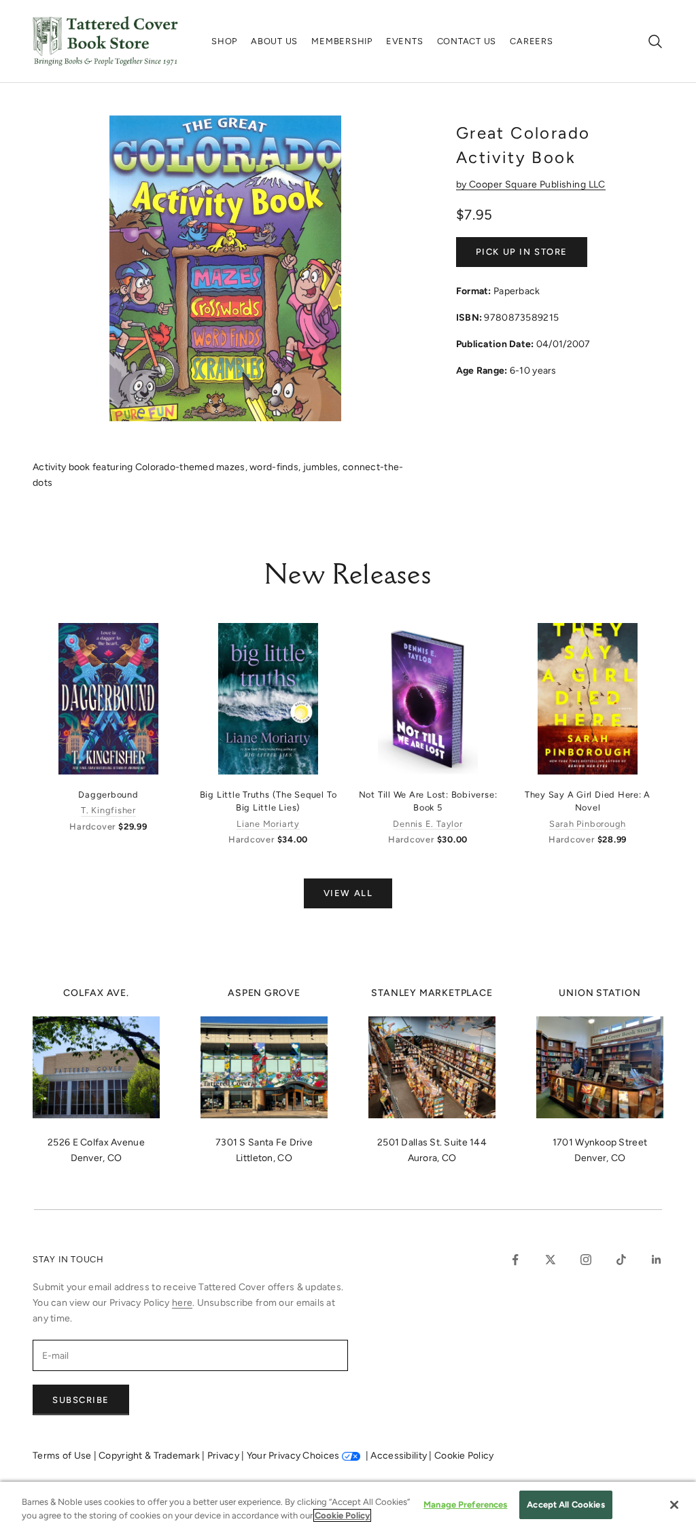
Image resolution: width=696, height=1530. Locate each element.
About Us (274, 41)
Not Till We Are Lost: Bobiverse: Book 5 (428, 801)
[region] (348, 1506)
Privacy (224, 1455)
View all (348, 893)
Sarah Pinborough (587, 824)
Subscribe (80, 1400)
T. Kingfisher (108, 810)
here (182, 1303)
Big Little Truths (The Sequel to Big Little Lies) (268, 801)
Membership (341, 41)
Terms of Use (63, 1455)
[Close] (674, 1505)
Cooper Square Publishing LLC (537, 184)
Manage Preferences (465, 1504)
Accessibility (399, 1455)
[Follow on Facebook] (515, 1259)
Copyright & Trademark (150, 1455)
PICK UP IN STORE (522, 252)
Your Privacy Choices (293, 1455)
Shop (224, 41)
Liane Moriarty (268, 824)
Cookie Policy (464, 1455)
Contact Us (467, 41)
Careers (531, 41)
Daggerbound (108, 794)
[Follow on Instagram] (586, 1259)
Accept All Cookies (565, 1504)
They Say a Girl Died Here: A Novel (588, 801)
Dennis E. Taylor (427, 824)
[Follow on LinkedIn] (656, 1259)
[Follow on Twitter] (550, 1259)
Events (404, 41)
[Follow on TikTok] (621, 1259)
